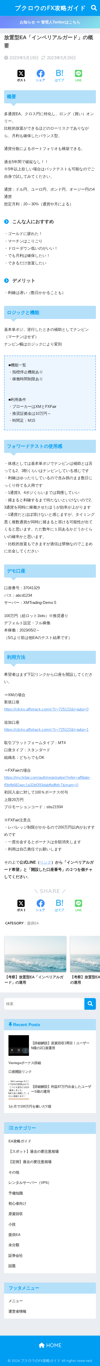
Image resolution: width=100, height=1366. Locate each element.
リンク (45, 862)
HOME (53, 1345)
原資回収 (15, 1214)
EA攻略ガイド (19, 1141)
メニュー (15, 1301)
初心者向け (17, 1203)
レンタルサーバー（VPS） (29, 1183)
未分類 (13, 1245)
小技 (12, 1224)
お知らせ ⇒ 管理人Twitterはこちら (50, 22)
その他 (13, 1172)
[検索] (90, 1004)
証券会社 (15, 1255)
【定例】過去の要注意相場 (30, 1162)
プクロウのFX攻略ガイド (50, 8)
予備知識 (15, 1193)
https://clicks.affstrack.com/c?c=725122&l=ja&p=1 (46, 730)
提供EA (33, 923)
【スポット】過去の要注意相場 (33, 1151)
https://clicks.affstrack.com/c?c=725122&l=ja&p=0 (46, 709)
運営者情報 (17, 1311)
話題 (12, 1266)
